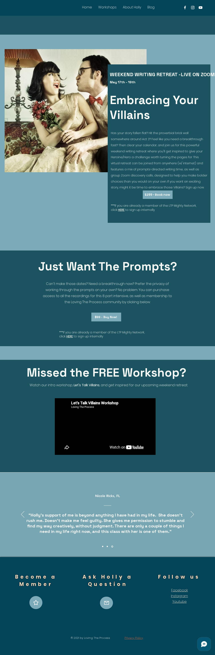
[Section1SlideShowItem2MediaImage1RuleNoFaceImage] (108, 546)
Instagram (179, 596)
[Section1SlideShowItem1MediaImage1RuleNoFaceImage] (103, 546)
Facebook (179, 590)
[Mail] (106, 603)
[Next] (192, 514)
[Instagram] (192, 7)
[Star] (35, 602)
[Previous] (22, 514)
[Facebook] (185, 7)
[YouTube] (200, 7)
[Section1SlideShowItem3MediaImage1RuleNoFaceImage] (112, 546)
